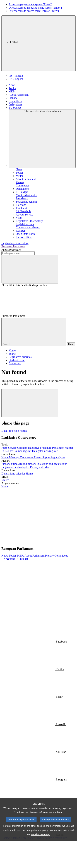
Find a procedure (11, 249)
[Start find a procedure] (29, 269)
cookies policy (61, 830)
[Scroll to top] (29, 403)
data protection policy (37, 830)
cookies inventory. (40, 834)
